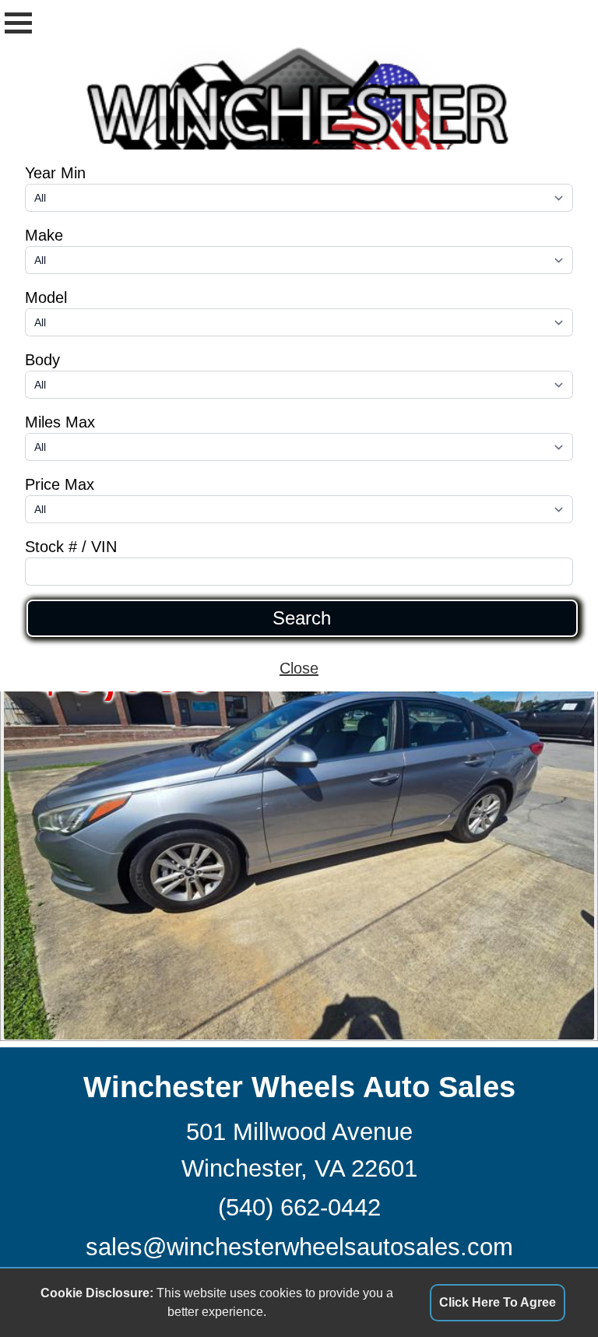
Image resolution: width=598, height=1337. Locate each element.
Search (302, 618)
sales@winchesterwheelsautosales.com (299, 1247)
